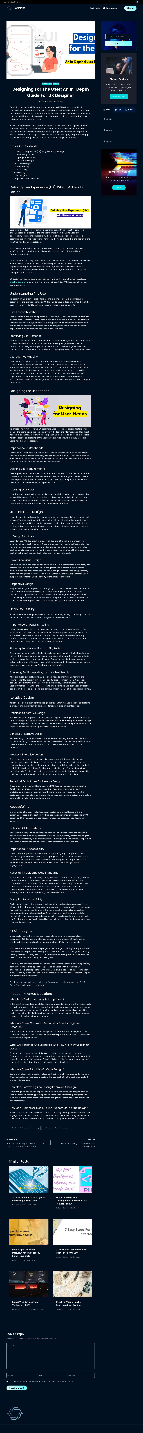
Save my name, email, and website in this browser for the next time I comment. (42, 1382)
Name (10, 1375)
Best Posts (95, 8)
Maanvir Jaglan (46, 101)
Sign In (130, 8)
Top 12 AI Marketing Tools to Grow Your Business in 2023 (77, 1143)
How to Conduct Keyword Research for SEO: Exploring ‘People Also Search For (26, 1143)
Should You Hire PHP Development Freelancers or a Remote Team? (71, 1200)
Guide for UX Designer (19, 1128)
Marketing (130, 1413)
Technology (47, 84)
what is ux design (62, 1128)
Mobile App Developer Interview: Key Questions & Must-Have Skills (26, 1252)
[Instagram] (135, 1428)
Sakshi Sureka (19, 1205)
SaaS (94, 1413)
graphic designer (18, 282)
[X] (130, 1428)
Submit (118, 43)
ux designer (47, 1128)
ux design (35, 1128)
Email (41, 1375)
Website (56, 84)
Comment (12, 1345)
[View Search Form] (137, 2)
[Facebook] (126, 1428)
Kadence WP (48, 1428)
